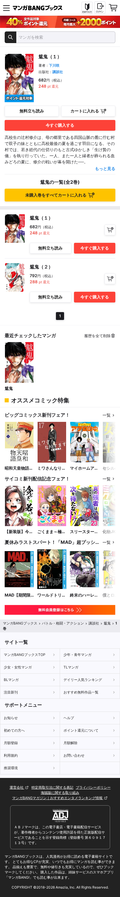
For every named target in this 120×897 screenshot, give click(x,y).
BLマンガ (11, 679)
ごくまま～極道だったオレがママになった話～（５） (51, 532)
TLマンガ (70, 667)
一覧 (107, 415)
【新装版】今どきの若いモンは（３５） (19, 532)
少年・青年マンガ (77, 654)
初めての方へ (14, 730)
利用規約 (11, 755)
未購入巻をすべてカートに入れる (56, 194)
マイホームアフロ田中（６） (84, 468)
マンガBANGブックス (20, 623)
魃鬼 (9, 388)
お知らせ (11, 718)
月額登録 (11, 743)
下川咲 (54, 65)
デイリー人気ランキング (82, 679)
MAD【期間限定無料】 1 (18, 595)
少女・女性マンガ (18, 667)
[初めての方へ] (87, 8)
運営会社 (17, 787)
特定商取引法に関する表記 (52, 787)
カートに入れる (84, 110)
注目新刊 (11, 692)
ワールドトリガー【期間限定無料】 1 (51, 595)
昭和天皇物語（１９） (17, 468)
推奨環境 (11, 768)
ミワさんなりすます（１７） (51, 468)
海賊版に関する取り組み (60, 792)
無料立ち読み (32, 110)
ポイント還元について (80, 730)
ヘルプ (68, 718)
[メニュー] (6, 7)
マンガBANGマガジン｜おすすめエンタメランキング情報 (57, 798)
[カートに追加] (110, 229)
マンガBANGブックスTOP (24, 654)
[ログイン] (100, 7)
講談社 (57, 72)
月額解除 (70, 743)
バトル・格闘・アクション (63, 623)
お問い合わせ (73, 755)
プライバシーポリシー (93, 787)
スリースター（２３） (82, 532)
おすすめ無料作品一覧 (80, 692)
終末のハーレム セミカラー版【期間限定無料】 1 (84, 595)
